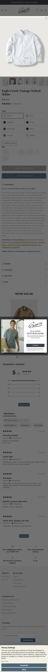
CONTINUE (35, 345)
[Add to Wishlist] (46, 18)
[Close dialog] (45, 321)
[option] (24, 47)
